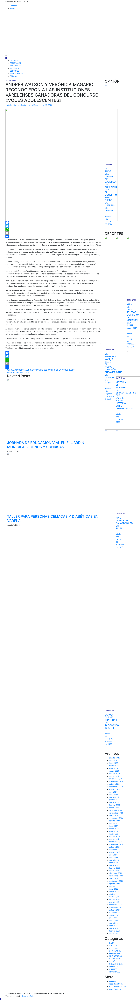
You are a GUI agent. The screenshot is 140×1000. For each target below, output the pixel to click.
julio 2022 (113, 886)
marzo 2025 (114, 802)
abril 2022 (113, 894)
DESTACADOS (115, 951)
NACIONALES (15, 66)
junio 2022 (113, 889)
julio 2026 (113, 760)
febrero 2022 (114, 899)
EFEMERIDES (114, 953)
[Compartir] (53, 236)
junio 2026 (113, 763)
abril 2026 (113, 768)
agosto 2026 (114, 758)
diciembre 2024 (115, 810)
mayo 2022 (114, 891)
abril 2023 (113, 863)
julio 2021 (113, 918)
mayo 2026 (114, 766)
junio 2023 (113, 857)
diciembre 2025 (115, 779)
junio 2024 (113, 826)
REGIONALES (15, 63)
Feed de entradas (116, 984)
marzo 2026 (114, 771)
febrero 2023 (114, 868)
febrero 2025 (114, 805)
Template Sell (27, 996)
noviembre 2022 (116, 876)
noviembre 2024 (116, 813)
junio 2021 (113, 920)
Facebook (14, 6)
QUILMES (14, 60)
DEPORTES (14, 71)
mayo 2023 (114, 860)
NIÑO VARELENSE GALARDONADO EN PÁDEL (124, 523)
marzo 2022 (114, 897)
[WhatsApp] (53, 229)
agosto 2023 (114, 852)
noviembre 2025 (116, 781)
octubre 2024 (115, 815)
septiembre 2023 (116, 849)
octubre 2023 (115, 847)
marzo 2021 (114, 928)
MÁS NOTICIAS (115, 956)
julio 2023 (113, 855)
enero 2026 (114, 776)
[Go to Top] (0, 999)
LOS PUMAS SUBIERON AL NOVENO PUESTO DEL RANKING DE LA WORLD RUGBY (40, 370)
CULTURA (113, 946)
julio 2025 (113, 792)
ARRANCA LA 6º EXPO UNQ (17, 372)
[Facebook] (53, 222)
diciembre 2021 (115, 905)
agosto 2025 (114, 789)
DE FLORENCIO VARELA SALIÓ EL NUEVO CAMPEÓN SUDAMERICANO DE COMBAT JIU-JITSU (113, 368)
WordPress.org (115, 989)
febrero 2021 (114, 931)
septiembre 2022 (116, 881)
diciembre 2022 (115, 873)
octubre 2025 (115, 784)
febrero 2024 (114, 836)
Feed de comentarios (118, 986)
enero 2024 (114, 839)
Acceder (112, 981)
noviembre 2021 (115, 907)
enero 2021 (113, 933)
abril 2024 (113, 831)
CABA (111, 943)
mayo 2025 (114, 797)
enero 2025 (114, 808)
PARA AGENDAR (16, 73)
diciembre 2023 (115, 842)
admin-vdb (11, 105)
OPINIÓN (13, 76)
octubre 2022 (115, 878)
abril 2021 (113, 926)
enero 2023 (114, 870)
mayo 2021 (113, 923)
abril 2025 (113, 800)
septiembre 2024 (116, 818)
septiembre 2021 (116, 912)
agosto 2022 (114, 884)
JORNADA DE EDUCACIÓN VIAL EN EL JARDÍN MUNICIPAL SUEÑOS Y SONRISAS (45, 445)
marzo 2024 (114, 834)
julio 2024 (113, 823)
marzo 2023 (114, 865)
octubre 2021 (114, 910)
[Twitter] (53, 226)
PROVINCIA (14, 68)
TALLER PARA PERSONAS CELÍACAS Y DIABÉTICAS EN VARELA (52, 518)
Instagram (14, 8)
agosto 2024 (114, 821)
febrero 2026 (114, 773)
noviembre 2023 (116, 844)
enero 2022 (114, 902)
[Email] (53, 233)
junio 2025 (113, 794)
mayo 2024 (114, 829)
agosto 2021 (114, 915)
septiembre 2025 (116, 787)
